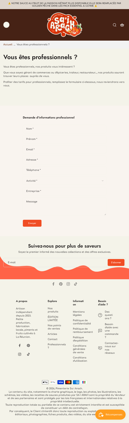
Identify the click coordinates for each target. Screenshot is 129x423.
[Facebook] (53, 284)
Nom (29, 129)
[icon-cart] (122, 25)
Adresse (32, 160)
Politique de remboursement (80, 331)
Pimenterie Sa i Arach (69, 388)
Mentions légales (79, 313)
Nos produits (53, 310)
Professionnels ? (55, 346)
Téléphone (33, 170)
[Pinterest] (60, 284)
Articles (52, 334)
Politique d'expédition (80, 339)
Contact (52, 339)
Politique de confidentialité (80, 322)
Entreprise (33, 191)
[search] (114, 24)
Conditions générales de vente (79, 349)
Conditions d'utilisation (80, 359)
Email (30, 149)
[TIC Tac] (75, 284)
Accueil (7, 44)
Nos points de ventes (54, 327)
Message (31, 201)
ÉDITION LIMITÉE (53, 319)
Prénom (31, 139)
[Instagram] (68, 284)
